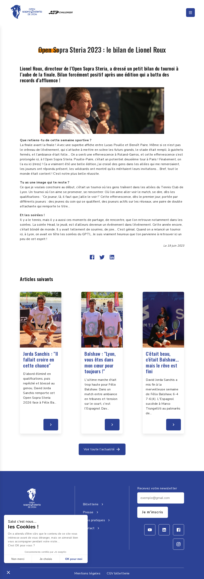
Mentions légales (87, 573)
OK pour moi (73, 558)
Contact (89, 528)
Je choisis (46, 558)
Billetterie (91, 504)
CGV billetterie (118, 573)
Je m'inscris (152, 512)
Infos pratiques (94, 520)
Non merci (17, 558)
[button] (8, 572)
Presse (88, 512)
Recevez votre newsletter (157, 488)
